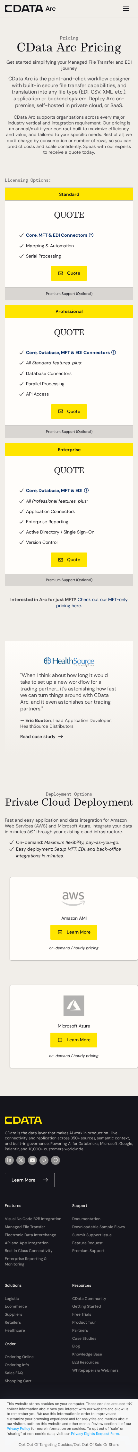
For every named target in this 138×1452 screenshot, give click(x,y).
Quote (73, 273)
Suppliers (13, 1314)
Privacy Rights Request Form (95, 1433)
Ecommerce (16, 1306)
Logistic (12, 1298)
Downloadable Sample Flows (98, 1226)
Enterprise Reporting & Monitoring (26, 1261)
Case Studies (84, 1338)
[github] (43, 1160)
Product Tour (84, 1322)
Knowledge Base (87, 1354)
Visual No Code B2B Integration (33, 1218)
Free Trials (81, 1314)
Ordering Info (17, 1364)
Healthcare (15, 1330)
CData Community (89, 1298)
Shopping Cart (18, 1381)
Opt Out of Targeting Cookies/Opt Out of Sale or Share (69, 1444)
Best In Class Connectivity (29, 1250)
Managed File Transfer (25, 1226)
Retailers (13, 1322)
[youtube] (32, 1160)
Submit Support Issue (92, 1234)
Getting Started (86, 1306)
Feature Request (87, 1243)
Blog (76, 1346)
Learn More (79, 932)
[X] (20, 1160)
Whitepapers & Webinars (95, 1370)
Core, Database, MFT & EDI (54, 490)
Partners (80, 1330)
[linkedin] (9, 1160)
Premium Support (88, 1250)
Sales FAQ (14, 1372)
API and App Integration (26, 1243)
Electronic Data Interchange (30, 1234)
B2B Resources (85, 1362)
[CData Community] (55, 1160)
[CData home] (35, 8)
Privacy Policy (18, 1428)
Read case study (38, 736)
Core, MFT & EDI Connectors (57, 235)
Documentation (86, 1218)
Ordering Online (19, 1356)
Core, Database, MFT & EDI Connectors (68, 352)
